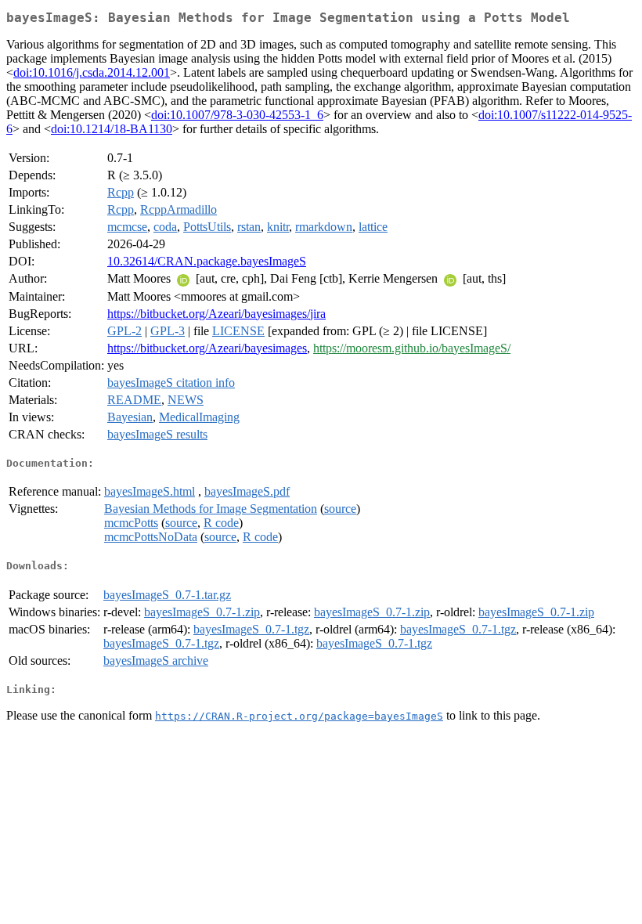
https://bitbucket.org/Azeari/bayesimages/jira (216, 313)
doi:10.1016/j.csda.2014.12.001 (91, 72)
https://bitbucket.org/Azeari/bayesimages (207, 348)
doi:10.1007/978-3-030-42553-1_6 (237, 114)
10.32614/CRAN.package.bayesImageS (206, 261)
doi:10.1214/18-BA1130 (111, 128)
